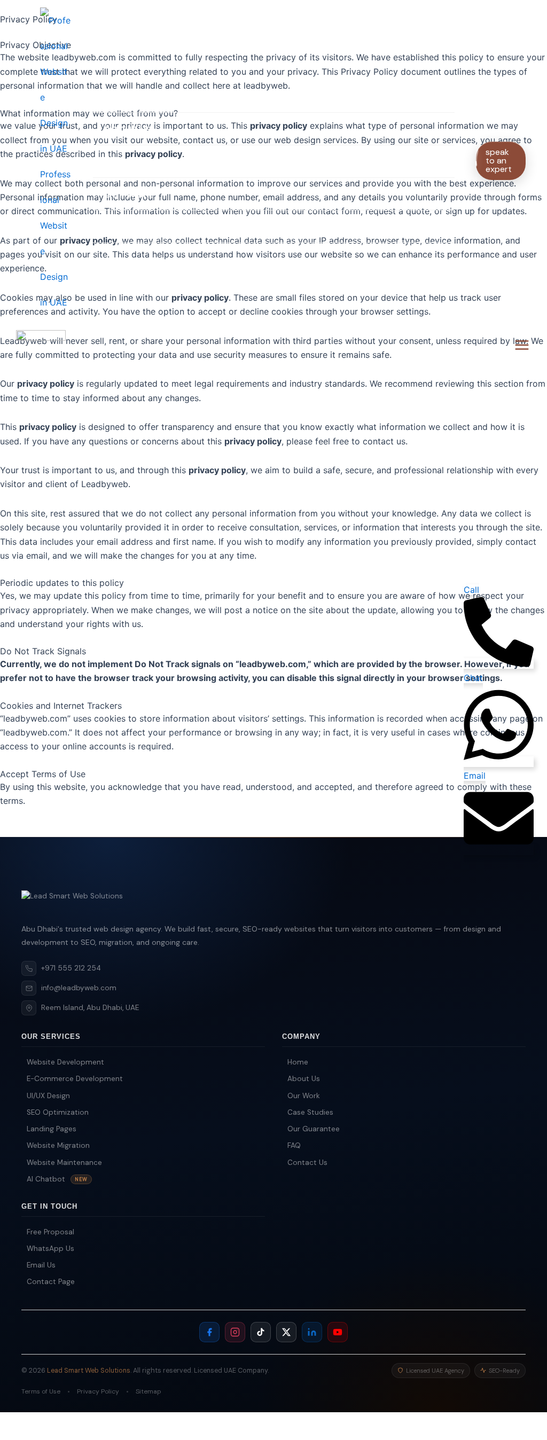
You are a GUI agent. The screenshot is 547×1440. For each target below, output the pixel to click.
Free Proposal (50, 1231)
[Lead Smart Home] (273, 902)
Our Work (128, 193)
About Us (128, 128)
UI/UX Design (48, 1095)
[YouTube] (337, 1332)
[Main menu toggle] (521, 345)
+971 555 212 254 (71, 968)
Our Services (137, 161)
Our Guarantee (313, 1128)
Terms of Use (40, 1391)
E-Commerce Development (75, 1078)
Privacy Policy (98, 1391)
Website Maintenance (64, 1162)
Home (119, 96)
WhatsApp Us (50, 1248)
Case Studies (310, 1112)
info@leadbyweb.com (78, 987)
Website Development (65, 1062)
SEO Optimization (58, 1112)
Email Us (41, 1265)
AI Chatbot (57, 1179)
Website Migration (58, 1145)
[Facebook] (209, 1332)
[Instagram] (235, 1332)
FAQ (294, 1145)
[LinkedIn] (312, 1332)
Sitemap (148, 1391)
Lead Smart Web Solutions (88, 1370)
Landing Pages (51, 1128)
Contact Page (51, 1281)
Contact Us (133, 226)
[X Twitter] (286, 1332)
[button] (501, 168)
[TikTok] (261, 1332)
